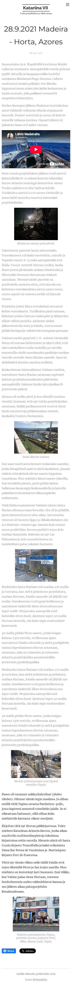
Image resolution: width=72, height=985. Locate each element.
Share (10, 951)
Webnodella (40, 979)
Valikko (67, 4)
